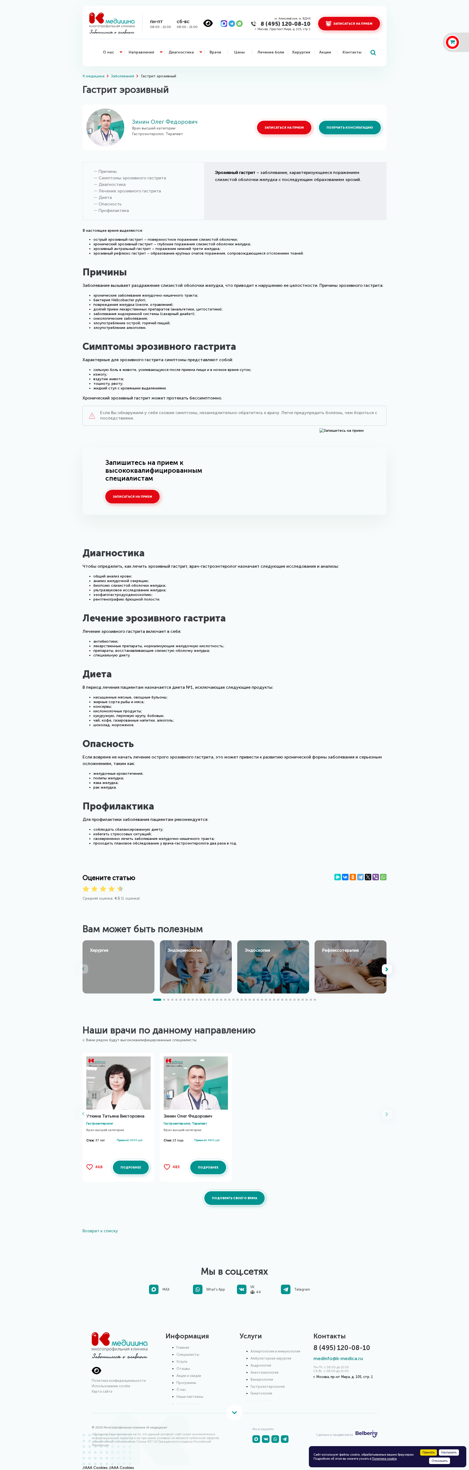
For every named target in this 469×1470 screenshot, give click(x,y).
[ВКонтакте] (345, 877)
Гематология (261, 1393)
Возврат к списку (100, 1230)
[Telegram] (360, 877)
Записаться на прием (284, 127)
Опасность (110, 204)
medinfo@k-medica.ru (338, 1358)
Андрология (261, 1365)
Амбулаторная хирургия (271, 1358)
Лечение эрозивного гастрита (130, 191)
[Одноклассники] (353, 877)
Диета (105, 197)
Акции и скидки (188, 1376)
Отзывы (183, 1369)
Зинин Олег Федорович (165, 121)
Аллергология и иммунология (275, 1351)
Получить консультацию (350, 127)
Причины (108, 171)
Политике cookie (384, 1459)
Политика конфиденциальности (119, 1381)
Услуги (181, 1362)
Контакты (352, 52)
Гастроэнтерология (268, 1387)
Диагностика (181, 52)
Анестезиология (264, 1372)
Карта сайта (102, 1391)
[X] (368, 877)
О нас (108, 52)
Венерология (262, 1379)
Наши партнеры (189, 1397)
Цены (239, 52)
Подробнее (131, 1167)
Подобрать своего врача (234, 1198)
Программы (186, 1383)
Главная (182, 1347)
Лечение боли (270, 52)
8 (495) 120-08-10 (285, 23)
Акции (325, 52)
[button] (387, 969)
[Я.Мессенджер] (337, 877)
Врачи (215, 52)
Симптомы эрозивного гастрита (132, 178)
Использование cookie (111, 1386)
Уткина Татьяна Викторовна (115, 1116)
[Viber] (375, 877)
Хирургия (301, 52)
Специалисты (187, 1354)
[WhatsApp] (383, 877)
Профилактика (114, 210)
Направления (141, 52)
